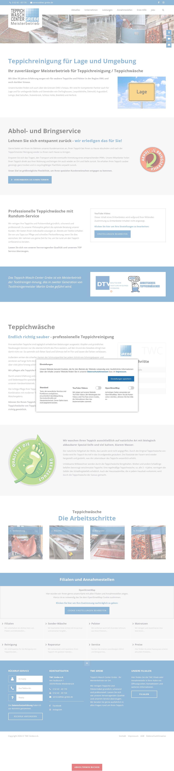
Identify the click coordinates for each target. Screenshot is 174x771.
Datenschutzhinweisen (97, 372)
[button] (121, 379)
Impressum (121, 372)
